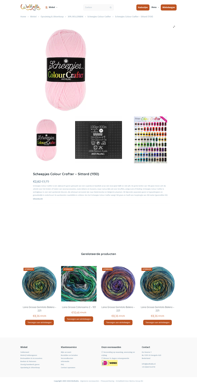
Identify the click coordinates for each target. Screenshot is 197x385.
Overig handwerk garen (29, 364)
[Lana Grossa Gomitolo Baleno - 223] (118, 283)
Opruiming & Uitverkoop (52, 16)
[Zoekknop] (111, 7)
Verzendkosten (67, 358)
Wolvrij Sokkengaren (28, 355)
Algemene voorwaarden (89, 381)
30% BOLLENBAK (75, 16)
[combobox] (95, 7)
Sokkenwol (24, 352)
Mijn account (66, 352)
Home (23, 16)
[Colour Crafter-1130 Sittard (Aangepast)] (46, 139)
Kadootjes (143, 7)
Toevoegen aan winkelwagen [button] (39, 322)
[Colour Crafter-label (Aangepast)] (98, 139)
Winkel (52, 7)
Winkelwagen (168, 7)
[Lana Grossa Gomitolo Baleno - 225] (39, 283)
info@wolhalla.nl (149, 364)
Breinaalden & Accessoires (31, 358)
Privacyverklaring (107, 381)
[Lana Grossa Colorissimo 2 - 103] (79, 283)
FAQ (62, 364)
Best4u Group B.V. (136, 381)
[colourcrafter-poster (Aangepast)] (150, 139)
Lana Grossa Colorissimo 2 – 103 (79, 307)
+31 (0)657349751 (148, 367)
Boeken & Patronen (28, 361)
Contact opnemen (68, 368)
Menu (154, 7)
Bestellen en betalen (69, 355)
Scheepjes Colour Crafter (99, 16)
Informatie (65, 361)
